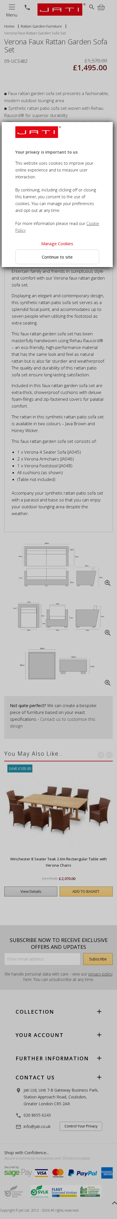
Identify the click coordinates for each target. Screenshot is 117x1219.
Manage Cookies (57, 243)
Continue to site (57, 256)
